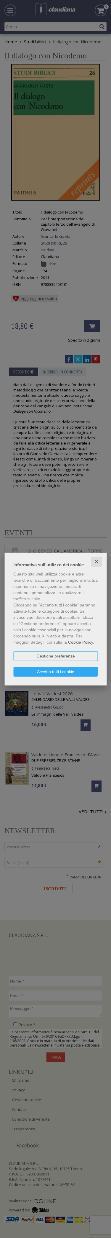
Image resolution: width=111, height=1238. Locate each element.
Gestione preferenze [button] (55, 656)
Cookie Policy (80, 642)
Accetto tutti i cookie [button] (55, 671)
